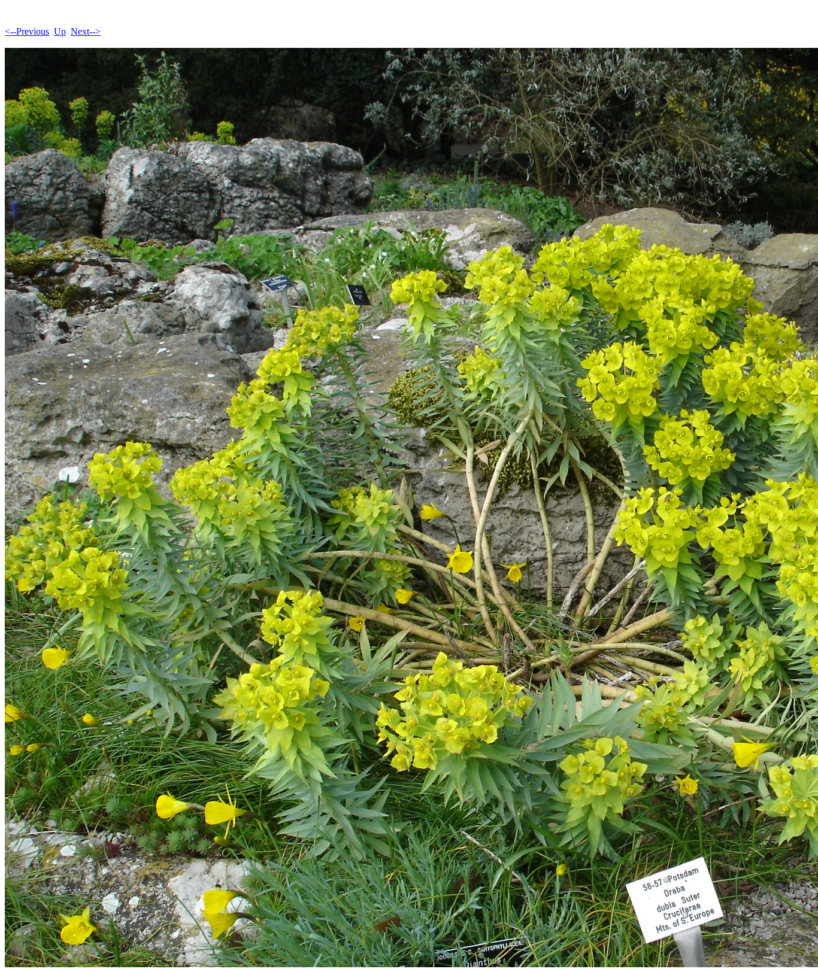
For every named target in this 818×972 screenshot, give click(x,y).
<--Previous (27, 31)
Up (60, 31)
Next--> (86, 31)
